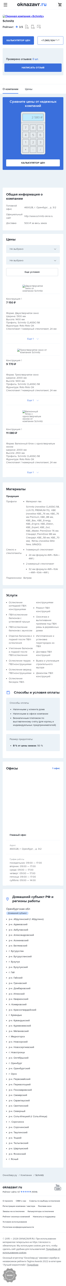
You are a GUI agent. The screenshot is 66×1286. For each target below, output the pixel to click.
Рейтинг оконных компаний (16, 1216)
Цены (28, 89)
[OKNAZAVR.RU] (31, 5)
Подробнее (32, 1265)
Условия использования (15, 1222)
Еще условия (32, 271)
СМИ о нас (21, 1201)
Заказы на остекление (14, 1211)
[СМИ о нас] (10, 1281)
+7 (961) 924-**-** (50, 40)
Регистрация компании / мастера (19, 1206)
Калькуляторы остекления (41, 1211)
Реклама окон (45, 1206)
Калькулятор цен (18, 40)
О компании (10, 89)
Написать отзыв (33, 67)
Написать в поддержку (44, 1216)
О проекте (8, 1201)
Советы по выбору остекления (44, 1201)
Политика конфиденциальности (18, 1227)
